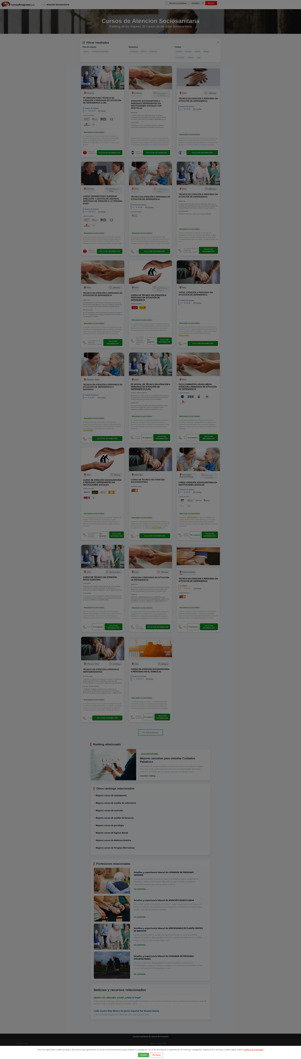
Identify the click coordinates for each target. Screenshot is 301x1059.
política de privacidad (253, 1049)
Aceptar (143, 1055)
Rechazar (156, 1055)
